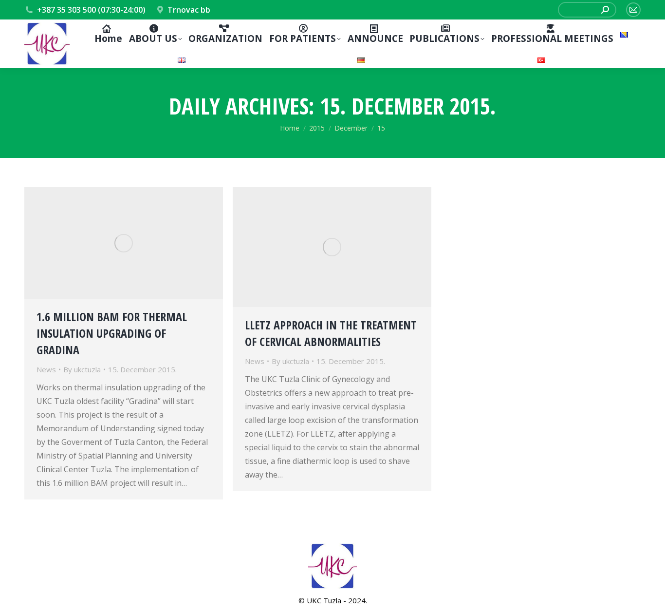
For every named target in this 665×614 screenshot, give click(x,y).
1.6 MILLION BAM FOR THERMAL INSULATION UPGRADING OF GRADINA (112, 333)
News (46, 369)
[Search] (605, 10)
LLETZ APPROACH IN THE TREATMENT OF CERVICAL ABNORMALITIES (331, 333)
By (82, 369)
